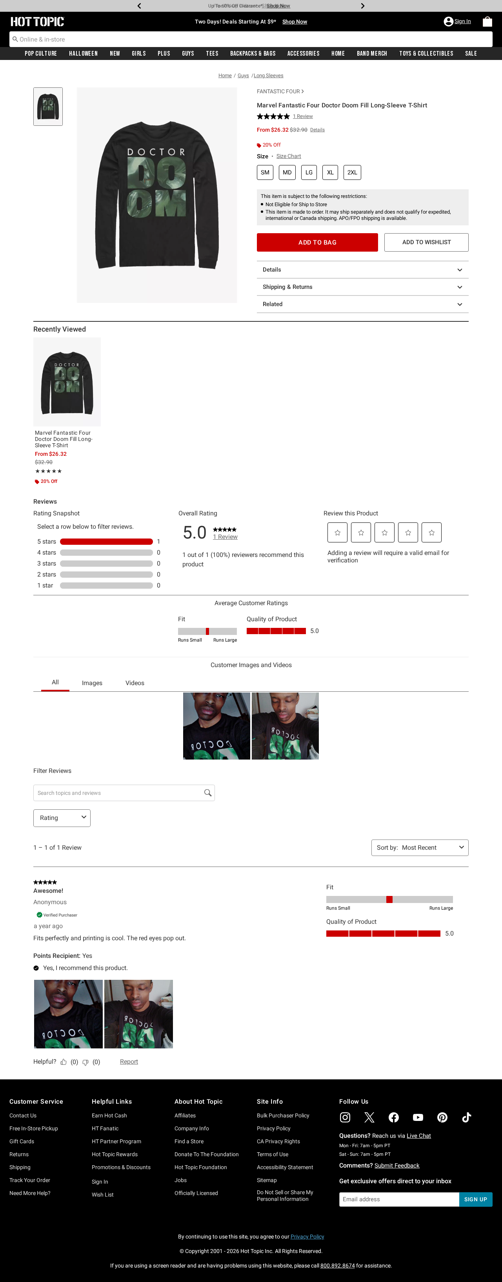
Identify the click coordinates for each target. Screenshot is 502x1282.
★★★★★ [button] (48, 471)
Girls (139, 54)
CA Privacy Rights (278, 1141)
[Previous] (139, 6)
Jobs (181, 1180)
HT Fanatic (105, 1128)
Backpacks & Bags (253, 54)
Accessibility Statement (285, 1167)
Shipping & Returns (288, 286)
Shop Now (273, 6)
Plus (164, 54)
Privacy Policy (274, 1128)
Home (338, 54)
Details (272, 269)
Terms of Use (272, 1154)
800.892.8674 (337, 1265)
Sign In (100, 1182)
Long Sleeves (269, 75)
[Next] (363, 6)
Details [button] (317, 129)
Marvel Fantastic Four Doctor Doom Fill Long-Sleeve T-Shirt (64, 439)
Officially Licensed (196, 1193)
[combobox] (251, 39)
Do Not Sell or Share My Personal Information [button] (285, 1195)
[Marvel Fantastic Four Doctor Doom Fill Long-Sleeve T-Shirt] (67, 381)
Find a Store (189, 1141)
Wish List (103, 1194)
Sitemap (267, 1180)
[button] (458, 21)
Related (272, 304)
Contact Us (22, 1115)
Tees (212, 54)
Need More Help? (30, 1193)
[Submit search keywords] (15, 39)
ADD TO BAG (317, 242)
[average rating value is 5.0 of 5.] (275, 116)
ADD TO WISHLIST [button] (426, 242)
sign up (475, 1199)
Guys (188, 54)
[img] (345, 1117)
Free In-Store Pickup (33, 1128)
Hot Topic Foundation (201, 1167)
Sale (471, 54)
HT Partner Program (116, 1141)
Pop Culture (41, 54)
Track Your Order (29, 1180)
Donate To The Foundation (207, 1154)
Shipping (20, 1167)
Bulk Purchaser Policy (283, 1115)
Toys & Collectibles (426, 54)
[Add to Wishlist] (92, 345)
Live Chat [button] (419, 1135)
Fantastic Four (278, 91)
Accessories (303, 54)
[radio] (265, 172)
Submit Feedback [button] (397, 1165)
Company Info (192, 1128)
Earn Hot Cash (109, 1115)
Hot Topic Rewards (115, 1154)
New (115, 54)
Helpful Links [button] (112, 1101)
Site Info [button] (270, 1101)
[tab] (51, 110)
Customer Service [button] (36, 1101)
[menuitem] (487, 21)
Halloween (83, 54)
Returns (19, 1154)
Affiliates (185, 1115)
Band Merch (372, 54)
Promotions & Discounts (121, 1167)
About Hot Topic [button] (199, 1101)
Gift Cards (21, 1141)
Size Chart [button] (288, 156)
